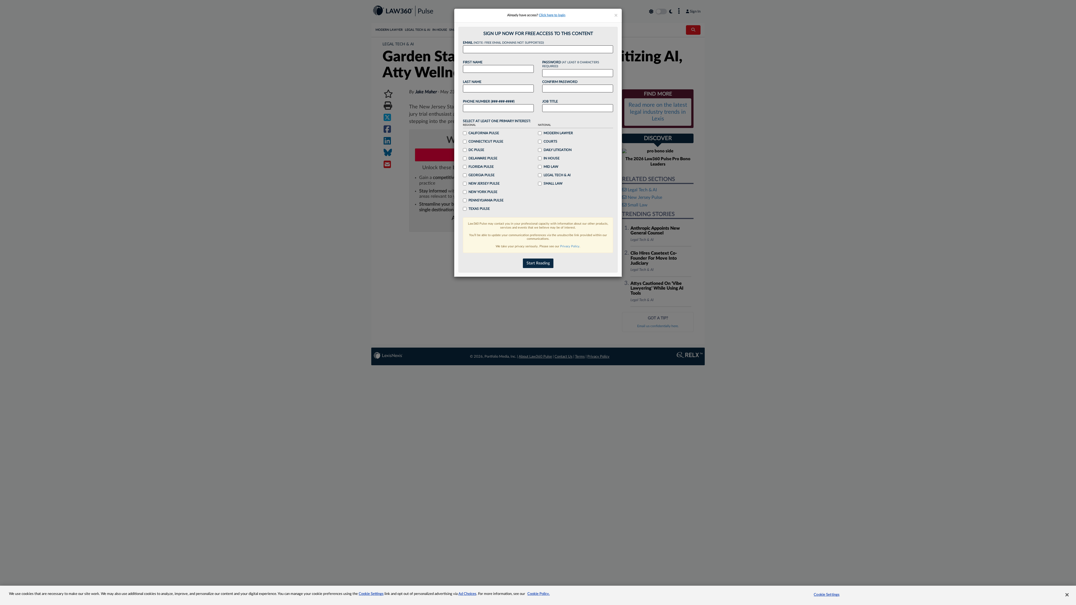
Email (503, 42)
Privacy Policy (569, 246)
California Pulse (484, 133)
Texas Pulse (479, 208)
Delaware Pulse (483, 158)
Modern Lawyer (558, 133)
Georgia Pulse (482, 175)
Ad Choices (467, 594)
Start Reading (538, 263)
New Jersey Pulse (484, 183)
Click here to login (552, 15)
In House (552, 158)
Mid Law (551, 166)
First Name (473, 62)
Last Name (472, 81)
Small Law (553, 183)
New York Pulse (483, 192)
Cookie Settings (371, 594)
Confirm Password (560, 81)
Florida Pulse (481, 166)
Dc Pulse (476, 150)
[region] (538, 595)
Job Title (550, 101)
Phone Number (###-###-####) (488, 101)
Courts (550, 141)
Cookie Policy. (538, 594)
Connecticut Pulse (486, 141)
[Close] (1067, 594)
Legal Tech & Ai (557, 175)
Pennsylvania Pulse (486, 200)
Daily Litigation (558, 150)
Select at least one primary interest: (497, 121)
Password (570, 64)
